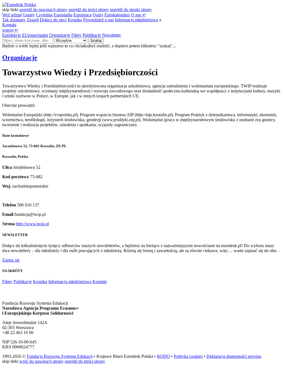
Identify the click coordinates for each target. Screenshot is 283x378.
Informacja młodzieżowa (136, 19)
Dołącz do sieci (53, 19)
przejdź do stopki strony (131, 9)
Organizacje (59, 35)
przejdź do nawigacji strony (43, 9)
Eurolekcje (11, 35)
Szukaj (95, 40)
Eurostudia (63, 14)
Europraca (82, 14)
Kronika (75, 19)
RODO (163, 356)
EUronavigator (35, 35)
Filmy (76, 35)
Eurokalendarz (117, 14)
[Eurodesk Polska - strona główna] (19, 4)
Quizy (98, 14)
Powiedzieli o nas (98, 19)
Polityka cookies (188, 356)
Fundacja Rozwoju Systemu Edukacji (60, 356)
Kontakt (9, 24)
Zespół (33, 19)
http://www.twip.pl (32, 223)
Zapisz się (11, 260)
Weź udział (12, 14)
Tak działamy (14, 19)
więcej (10, 30)
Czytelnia (44, 14)
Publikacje (92, 35)
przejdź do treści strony (89, 9)
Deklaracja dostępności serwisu (233, 356)
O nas (138, 14)
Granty (29, 14)
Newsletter (111, 35)
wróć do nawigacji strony (41, 361)
